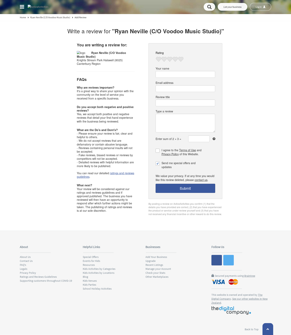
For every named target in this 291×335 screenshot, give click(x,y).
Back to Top (252, 329)
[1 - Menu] (22, 7)
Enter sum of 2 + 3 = (168, 139)
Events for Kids (91, 261)
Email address (164, 83)
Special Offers (91, 257)
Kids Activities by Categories (99, 269)
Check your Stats (155, 273)
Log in (259, 6)
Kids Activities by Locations (98, 273)
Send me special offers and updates (179, 165)
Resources (89, 265)
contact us (201, 180)
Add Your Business (156, 257)
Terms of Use (187, 150)
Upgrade (151, 261)
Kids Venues (90, 280)
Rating (160, 53)
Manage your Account (158, 269)
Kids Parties (89, 284)
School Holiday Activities (97, 288)
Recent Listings (154, 265)
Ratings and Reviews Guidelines (38, 277)
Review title (163, 97)
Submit (185, 188)
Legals (23, 269)
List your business (232, 6)
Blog (85, 277)
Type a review (164, 111)
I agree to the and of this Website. (182, 152)
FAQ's (23, 265)
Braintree (249, 276)
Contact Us (26, 261)
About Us (25, 257)
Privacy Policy (170, 154)
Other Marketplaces (157, 277)
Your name (162, 68)
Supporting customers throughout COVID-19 (46, 280)
